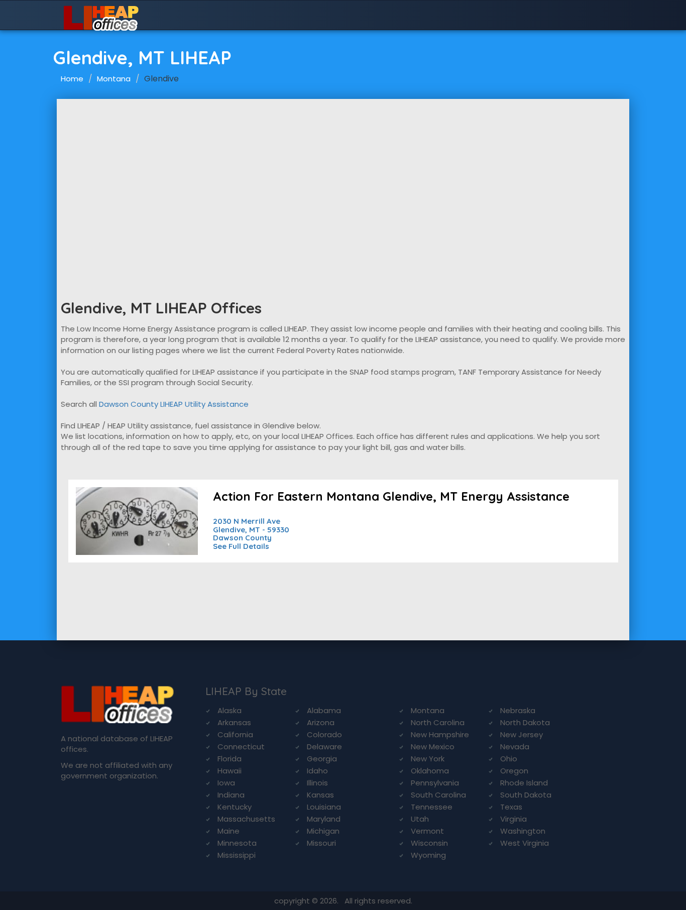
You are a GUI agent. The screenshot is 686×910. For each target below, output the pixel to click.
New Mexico (432, 746)
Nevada (514, 746)
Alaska (229, 710)
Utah (420, 819)
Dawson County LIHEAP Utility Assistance (174, 404)
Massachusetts (246, 819)
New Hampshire (440, 734)
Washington (522, 831)
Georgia (322, 758)
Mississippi (236, 855)
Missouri (321, 843)
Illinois (317, 782)
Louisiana (324, 807)
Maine (228, 831)
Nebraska (517, 710)
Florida (229, 758)
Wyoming (428, 855)
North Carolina (438, 722)
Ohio (508, 758)
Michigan (323, 831)
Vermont (427, 831)
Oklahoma (430, 770)
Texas (511, 807)
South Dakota (525, 794)
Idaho (317, 770)
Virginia (513, 819)
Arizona (320, 722)
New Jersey (521, 734)
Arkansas (234, 722)
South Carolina (438, 794)
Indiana (231, 794)
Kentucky (234, 807)
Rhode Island (524, 782)
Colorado (324, 734)
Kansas (320, 794)
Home (72, 78)
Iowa (226, 782)
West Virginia (524, 843)
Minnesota (237, 843)
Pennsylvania (435, 782)
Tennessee (431, 807)
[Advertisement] (343, 174)
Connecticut (241, 746)
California (235, 734)
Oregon (514, 770)
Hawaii (229, 770)
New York (427, 758)
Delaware (324, 746)
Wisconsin (429, 843)
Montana (114, 78)
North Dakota (525, 722)
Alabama (324, 710)
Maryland (323, 819)
